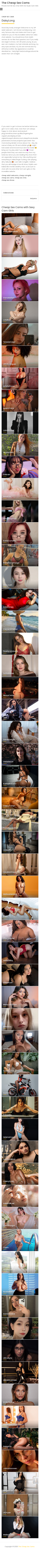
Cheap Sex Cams (8, 17)
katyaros (33, 198)
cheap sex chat (20, 178)
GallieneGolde (8, 193)
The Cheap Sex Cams (16, 3)
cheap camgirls (25, 175)
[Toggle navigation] (1, 9)
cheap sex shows (8, 180)
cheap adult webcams (10, 175)
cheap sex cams (8, 178)
